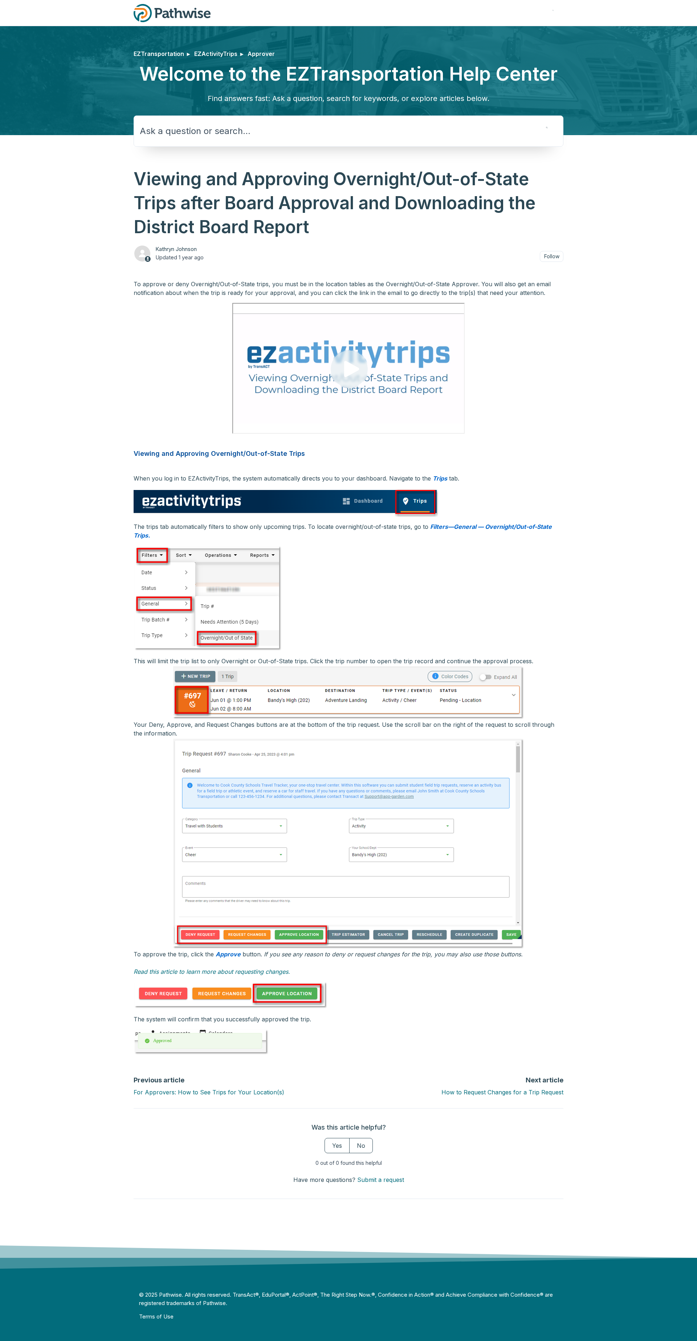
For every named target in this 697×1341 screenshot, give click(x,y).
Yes (337, 1145)
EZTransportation (159, 53)
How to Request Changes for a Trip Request (502, 1092)
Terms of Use (156, 1316)
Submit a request (380, 1179)
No (361, 1145)
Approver (261, 53)
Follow (551, 256)
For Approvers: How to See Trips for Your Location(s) (209, 1092)
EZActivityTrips (215, 53)
